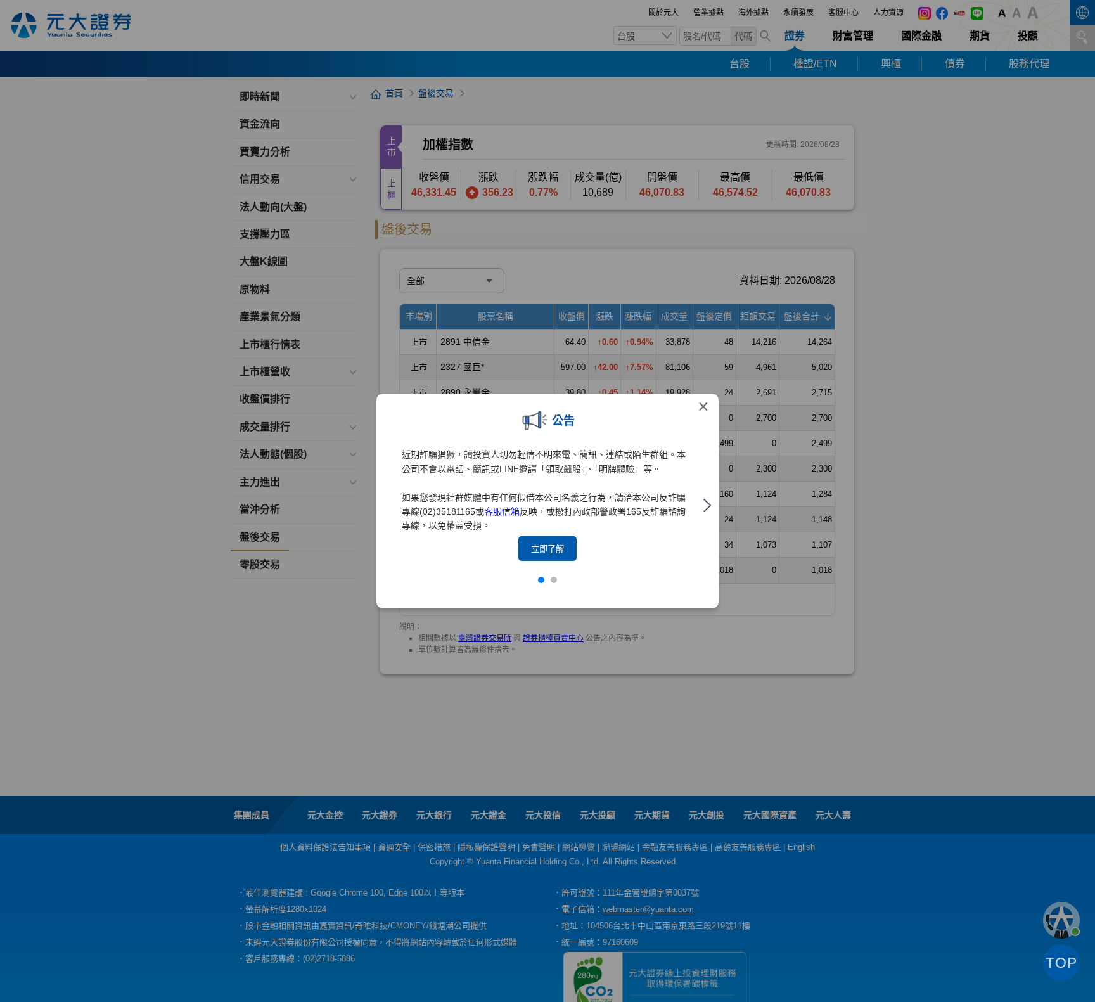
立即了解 (547, 549)
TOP (1061, 962)
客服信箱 (502, 511)
